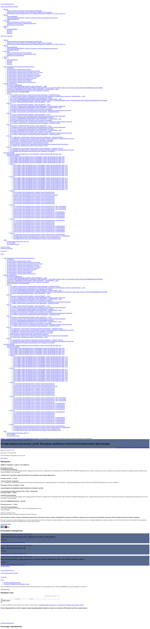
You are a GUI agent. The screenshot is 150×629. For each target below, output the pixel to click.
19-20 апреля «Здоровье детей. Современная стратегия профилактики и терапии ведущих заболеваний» (38, 106)
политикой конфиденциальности (47, 605)
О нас (5, 27)
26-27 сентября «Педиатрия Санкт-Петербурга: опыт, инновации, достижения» (31, 97)
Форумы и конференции (10, 83)
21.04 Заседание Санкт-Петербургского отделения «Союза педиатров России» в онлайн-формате (39, 227)
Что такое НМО (11, 243)
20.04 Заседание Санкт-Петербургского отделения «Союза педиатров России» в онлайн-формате (39, 213)
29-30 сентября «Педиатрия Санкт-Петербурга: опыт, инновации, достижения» (31, 120)
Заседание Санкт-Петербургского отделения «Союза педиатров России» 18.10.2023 (35, 195)
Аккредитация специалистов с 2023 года (18, 241)
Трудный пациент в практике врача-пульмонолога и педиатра (23, 71)
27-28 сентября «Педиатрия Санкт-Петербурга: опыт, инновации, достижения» (31, 109)
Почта (8, 247)
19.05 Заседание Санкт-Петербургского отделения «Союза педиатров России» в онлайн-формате (39, 226)
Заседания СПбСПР (9, 152)
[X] (6, 527)
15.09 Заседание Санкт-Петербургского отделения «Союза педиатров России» (34, 224)
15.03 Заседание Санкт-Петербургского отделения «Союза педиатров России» (34, 200)
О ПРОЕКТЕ (10, 68)
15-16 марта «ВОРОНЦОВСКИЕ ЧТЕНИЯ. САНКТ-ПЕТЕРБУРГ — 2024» (30, 104)
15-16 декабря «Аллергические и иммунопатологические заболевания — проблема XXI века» (35, 123)
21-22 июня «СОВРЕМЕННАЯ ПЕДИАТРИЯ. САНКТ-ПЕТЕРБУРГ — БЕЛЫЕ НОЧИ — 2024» (36, 107)
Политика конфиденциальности (12, 582)
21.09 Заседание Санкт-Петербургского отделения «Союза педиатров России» (34, 210)
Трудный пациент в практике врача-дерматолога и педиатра (23, 73)
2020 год (9, 147)
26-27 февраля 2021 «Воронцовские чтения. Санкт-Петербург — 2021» (29, 145)
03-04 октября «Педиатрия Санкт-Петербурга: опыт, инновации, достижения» (31, 131)
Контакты (9, 33)
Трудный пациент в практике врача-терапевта (19, 80)
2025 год (9, 93)
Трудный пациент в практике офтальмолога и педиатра (21, 78)
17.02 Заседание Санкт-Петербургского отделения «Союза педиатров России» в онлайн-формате (39, 230)
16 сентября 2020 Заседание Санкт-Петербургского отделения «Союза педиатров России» (37, 238)
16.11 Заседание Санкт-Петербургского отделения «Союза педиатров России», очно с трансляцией (39, 207)
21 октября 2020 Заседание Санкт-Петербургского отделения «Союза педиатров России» (37, 237)
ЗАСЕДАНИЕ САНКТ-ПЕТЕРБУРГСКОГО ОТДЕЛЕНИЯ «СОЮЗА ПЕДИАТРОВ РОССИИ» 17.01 (40, 189)
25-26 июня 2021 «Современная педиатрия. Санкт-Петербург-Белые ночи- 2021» (31, 141)
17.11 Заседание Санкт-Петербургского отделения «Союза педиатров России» (34, 221)
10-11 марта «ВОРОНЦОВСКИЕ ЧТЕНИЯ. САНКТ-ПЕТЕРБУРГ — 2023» (30, 114)
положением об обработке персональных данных (71, 605)
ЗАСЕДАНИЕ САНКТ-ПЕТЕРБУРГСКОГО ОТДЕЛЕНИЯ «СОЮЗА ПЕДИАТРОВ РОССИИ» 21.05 (40, 169)
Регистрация (4, 458)
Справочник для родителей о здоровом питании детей (21, 23)
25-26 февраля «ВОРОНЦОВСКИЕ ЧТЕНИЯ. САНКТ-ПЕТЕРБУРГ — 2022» (31, 126)
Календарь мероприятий (7, 623)
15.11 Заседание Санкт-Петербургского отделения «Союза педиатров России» (34, 193)
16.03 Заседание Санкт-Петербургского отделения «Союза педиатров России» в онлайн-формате (39, 214)
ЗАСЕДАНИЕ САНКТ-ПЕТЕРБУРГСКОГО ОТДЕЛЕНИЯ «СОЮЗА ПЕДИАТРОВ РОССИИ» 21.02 (40, 188)
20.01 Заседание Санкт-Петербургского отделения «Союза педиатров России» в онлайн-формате (39, 231)
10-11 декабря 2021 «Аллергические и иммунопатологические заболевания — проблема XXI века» (36, 137)
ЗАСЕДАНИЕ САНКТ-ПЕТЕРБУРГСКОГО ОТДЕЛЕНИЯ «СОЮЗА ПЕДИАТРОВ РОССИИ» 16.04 (40, 171)
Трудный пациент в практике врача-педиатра (19, 69)
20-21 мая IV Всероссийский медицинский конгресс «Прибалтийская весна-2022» (32, 128)
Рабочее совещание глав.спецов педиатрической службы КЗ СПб (24, 10)
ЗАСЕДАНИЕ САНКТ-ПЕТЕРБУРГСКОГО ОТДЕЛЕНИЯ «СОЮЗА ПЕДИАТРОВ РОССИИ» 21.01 (37, 162)
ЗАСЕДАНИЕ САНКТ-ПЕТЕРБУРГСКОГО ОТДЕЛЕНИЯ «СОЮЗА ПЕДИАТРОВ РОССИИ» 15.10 (40, 166)
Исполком (9, 30)
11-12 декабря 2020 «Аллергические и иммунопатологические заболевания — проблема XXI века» (36, 148)
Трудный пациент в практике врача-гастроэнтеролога (21, 82)
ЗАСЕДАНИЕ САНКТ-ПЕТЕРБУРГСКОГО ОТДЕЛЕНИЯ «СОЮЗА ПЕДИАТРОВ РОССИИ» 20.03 (40, 186)
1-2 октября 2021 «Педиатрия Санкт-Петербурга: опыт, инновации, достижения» (31, 140)
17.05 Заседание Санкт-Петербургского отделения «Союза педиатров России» (34, 197)
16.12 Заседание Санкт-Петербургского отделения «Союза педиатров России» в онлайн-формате (39, 234)
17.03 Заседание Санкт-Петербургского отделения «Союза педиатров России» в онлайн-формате (39, 228)
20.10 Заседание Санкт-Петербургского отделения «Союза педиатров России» (34, 223)
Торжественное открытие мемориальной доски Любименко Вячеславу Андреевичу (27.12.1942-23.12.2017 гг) (36, 13)
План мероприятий (12, 16)
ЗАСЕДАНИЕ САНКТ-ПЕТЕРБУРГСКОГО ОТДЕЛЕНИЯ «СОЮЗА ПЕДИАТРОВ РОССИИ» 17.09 (40, 168)
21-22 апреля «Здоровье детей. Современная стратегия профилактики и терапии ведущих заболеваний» (38, 116)
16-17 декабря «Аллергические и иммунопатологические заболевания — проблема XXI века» (35, 134)
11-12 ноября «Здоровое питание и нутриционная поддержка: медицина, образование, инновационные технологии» (41, 133)
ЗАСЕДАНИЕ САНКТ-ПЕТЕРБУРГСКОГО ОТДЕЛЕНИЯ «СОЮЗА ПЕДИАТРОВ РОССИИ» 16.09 (34, 154)
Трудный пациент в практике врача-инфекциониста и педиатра (24, 75)
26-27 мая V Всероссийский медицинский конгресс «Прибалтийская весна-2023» (32, 117)
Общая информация (12, 29)
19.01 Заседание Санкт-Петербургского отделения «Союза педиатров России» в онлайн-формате (39, 217)
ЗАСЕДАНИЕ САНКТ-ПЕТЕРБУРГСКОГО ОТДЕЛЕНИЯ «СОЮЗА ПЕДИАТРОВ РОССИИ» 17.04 (40, 185)
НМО (5, 240)
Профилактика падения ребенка (15, 24)
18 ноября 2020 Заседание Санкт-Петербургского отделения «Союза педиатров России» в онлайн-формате (41, 236)
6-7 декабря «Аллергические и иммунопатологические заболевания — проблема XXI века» (34, 111)
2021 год (9, 135)
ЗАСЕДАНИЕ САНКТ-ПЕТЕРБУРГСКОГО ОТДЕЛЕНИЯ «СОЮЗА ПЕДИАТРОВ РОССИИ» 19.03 (40, 172)
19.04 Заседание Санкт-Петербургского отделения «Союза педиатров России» (34, 199)
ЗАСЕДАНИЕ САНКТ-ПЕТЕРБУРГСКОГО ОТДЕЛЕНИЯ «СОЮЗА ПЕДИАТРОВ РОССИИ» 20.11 (40, 179)
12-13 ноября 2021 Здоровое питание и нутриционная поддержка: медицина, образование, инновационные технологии (42, 138)
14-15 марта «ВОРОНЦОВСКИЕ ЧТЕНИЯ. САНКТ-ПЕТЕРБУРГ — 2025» (30, 102)
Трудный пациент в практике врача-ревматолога (20, 79)
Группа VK (4, 247)
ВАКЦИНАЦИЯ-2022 (13, 19)
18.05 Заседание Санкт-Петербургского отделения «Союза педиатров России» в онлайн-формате (39, 212)
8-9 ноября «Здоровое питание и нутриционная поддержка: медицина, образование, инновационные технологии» (40, 110)
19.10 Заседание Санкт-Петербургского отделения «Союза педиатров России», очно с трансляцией (39, 209)
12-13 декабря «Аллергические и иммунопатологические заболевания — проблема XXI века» (35, 94)
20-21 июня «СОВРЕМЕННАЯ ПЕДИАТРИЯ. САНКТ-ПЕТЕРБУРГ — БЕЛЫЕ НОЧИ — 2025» (36, 99)
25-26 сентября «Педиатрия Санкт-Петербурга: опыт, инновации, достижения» (28, 90)
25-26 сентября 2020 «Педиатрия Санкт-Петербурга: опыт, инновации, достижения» (32, 151)
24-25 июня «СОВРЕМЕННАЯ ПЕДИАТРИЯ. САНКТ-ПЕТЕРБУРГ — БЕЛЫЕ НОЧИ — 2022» (36, 130)
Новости (6, 26)
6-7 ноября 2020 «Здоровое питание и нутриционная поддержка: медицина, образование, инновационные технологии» (42, 149)
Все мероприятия (5, 566)
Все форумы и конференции (14, 85)
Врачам (6, 15)
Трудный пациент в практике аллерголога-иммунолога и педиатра (24, 72)
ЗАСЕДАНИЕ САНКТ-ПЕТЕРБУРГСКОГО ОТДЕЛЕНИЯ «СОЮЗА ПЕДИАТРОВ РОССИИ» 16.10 (40, 181)
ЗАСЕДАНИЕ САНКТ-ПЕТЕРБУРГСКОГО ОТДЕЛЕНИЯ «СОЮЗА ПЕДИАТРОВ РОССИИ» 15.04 (37, 158)
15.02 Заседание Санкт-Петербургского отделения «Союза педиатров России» (34, 202)
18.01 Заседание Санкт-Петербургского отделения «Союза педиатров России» (34, 203)
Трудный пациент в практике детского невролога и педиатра (23, 76)
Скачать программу (6, 524)
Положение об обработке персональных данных (17, 584)
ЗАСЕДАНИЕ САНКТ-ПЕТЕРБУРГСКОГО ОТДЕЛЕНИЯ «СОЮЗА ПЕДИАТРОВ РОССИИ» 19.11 (40, 165)
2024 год (9, 103)
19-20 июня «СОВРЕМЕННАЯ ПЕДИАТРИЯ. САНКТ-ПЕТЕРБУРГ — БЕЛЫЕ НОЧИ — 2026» (33, 89)
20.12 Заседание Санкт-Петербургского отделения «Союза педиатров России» (34, 192)
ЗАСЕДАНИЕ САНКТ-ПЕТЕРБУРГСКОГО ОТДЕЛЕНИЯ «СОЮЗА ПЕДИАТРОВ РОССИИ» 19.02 (40, 173)
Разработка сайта (5, 589)
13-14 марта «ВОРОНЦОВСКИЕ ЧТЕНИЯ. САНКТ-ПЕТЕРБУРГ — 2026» (27, 86)
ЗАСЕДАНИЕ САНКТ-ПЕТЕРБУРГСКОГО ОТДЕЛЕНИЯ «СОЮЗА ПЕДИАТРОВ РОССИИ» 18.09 (40, 182)
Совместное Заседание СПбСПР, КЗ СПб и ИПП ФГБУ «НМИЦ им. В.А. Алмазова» (29, 12)
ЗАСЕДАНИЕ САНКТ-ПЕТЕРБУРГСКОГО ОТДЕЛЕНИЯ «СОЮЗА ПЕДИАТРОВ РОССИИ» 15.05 (40, 183)
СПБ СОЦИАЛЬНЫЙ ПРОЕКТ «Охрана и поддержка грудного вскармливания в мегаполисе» (32, 17)
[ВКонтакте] (1, 527)
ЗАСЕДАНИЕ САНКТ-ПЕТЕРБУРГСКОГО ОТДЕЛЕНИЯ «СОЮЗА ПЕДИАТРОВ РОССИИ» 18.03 (37, 159)
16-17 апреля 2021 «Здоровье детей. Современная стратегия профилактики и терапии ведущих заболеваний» (39, 144)
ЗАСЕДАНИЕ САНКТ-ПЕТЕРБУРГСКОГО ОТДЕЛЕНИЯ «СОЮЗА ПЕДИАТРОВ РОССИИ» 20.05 (37, 157)
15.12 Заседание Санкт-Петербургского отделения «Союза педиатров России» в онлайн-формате (39, 220)
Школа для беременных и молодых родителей (19, 22)
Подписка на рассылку (7, 36)
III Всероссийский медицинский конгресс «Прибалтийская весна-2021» (29, 142)
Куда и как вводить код (13, 244)
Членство (9, 32)
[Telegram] (8, 527)
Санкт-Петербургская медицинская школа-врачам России (19, 66)
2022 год (9, 124)
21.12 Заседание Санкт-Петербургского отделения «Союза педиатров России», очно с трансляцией (39, 206)
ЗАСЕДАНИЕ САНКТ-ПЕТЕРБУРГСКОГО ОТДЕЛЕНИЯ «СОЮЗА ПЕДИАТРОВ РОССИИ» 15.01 (40, 175)
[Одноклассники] (4, 527)
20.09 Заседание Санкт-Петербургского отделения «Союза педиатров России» (34, 196)
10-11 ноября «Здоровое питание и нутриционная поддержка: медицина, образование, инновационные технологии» (41, 121)
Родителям (6, 20)
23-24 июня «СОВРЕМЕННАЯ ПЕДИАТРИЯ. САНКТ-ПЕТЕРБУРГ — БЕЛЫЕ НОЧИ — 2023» (36, 118)
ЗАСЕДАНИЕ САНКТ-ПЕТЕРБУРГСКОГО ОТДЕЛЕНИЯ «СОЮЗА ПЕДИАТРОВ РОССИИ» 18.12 (40, 178)
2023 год (9, 113)
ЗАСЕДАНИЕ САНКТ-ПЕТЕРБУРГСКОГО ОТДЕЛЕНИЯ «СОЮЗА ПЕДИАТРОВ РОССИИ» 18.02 (37, 161)
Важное (6, 9)
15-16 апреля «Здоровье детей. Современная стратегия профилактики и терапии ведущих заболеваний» (38, 127)
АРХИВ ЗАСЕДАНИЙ (13, 155)
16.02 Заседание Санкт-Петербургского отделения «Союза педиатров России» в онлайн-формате (39, 216)
